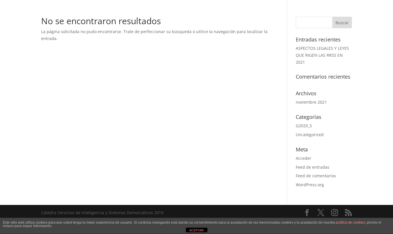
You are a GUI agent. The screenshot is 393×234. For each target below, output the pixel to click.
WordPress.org (310, 184)
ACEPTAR (196, 230)
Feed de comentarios (316, 175)
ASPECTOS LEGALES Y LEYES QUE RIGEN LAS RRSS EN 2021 (322, 55)
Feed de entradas (312, 167)
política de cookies (350, 222)
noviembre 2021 (311, 102)
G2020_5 (304, 125)
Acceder (303, 158)
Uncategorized (310, 134)
